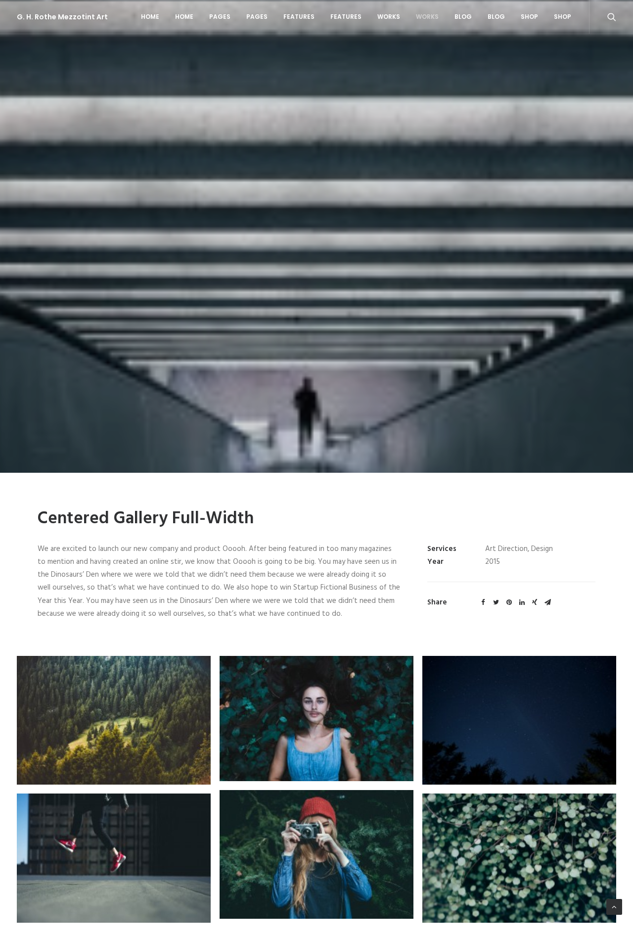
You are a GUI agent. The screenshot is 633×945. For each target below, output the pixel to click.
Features (299, 16)
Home (150, 16)
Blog (463, 16)
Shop (529, 16)
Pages (219, 16)
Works (388, 16)
